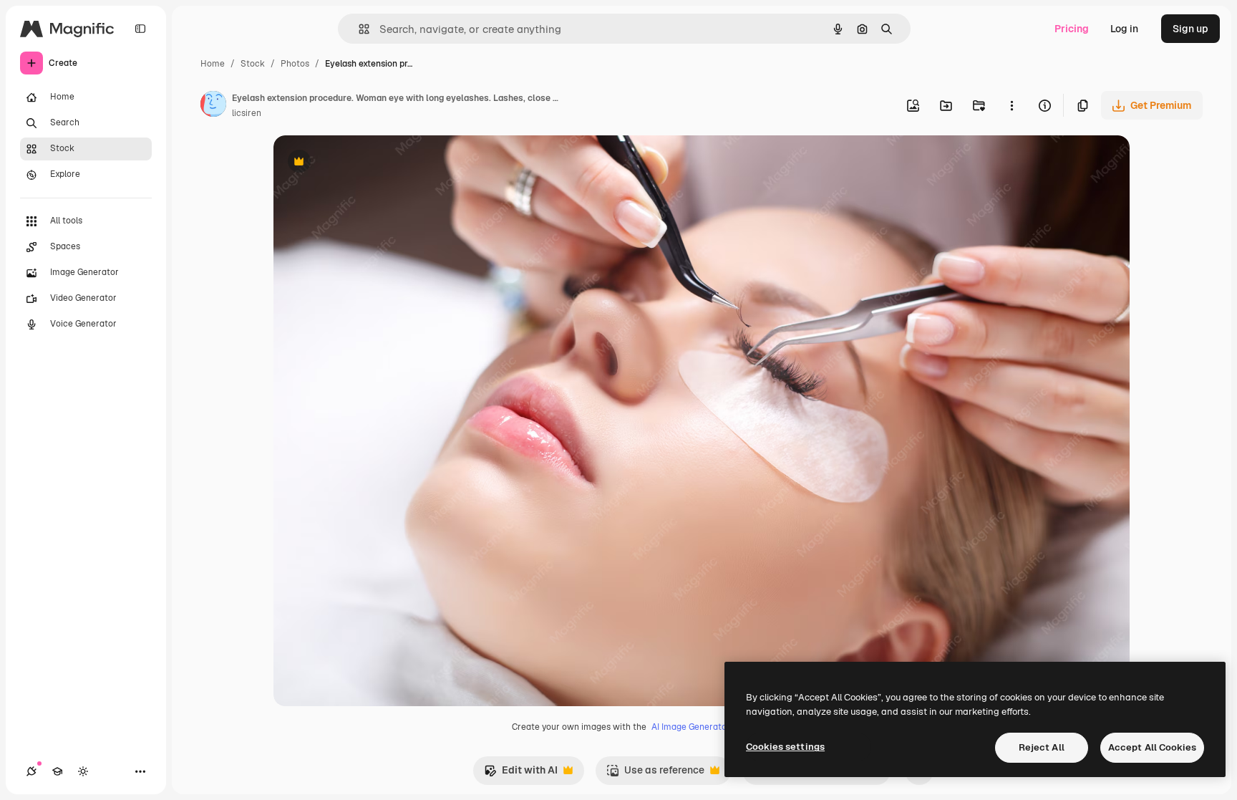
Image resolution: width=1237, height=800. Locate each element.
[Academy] (57, 771)
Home (212, 63)
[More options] (1011, 105)
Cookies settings (785, 747)
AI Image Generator (690, 727)
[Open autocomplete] (358, 29)
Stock (253, 63)
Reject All (1041, 747)
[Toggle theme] (83, 771)
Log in (1124, 28)
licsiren (246, 113)
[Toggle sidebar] (140, 28)
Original (365, 163)
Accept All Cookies (1152, 747)
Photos (295, 63)
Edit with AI (521, 773)
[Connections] (31, 771)
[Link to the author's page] (213, 106)
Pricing (1071, 28)
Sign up (1190, 28)
